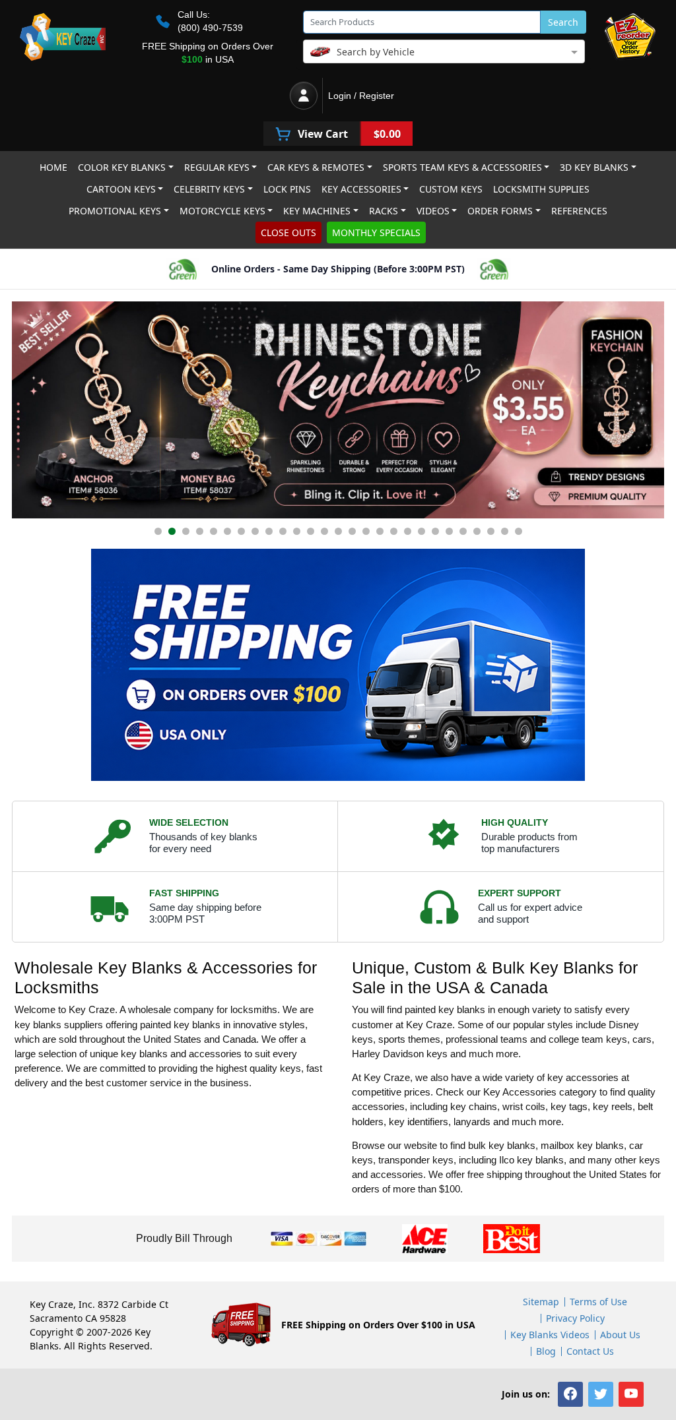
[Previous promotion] (25, 409)
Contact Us (590, 1351)
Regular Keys (217, 167)
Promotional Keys (115, 210)
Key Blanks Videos (550, 1334)
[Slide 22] (449, 531)
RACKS (383, 210)
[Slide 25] (490, 531)
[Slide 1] (158, 531)
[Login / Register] (304, 95)
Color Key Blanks (122, 167)
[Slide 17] (380, 531)
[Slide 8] (255, 531)
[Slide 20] (421, 531)
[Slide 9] (269, 531)
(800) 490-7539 (210, 27)
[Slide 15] (352, 531)
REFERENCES (579, 210)
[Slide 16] (366, 531)
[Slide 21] (435, 531)
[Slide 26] (504, 531)
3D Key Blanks (594, 167)
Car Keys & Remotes (315, 167)
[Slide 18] (393, 531)
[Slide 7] (241, 531)
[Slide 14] (338, 531)
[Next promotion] (651, 409)
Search (563, 22)
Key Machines (317, 210)
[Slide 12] (310, 531)
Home (53, 167)
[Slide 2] (172, 531)
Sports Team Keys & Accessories (462, 167)
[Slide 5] (213, 531)
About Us (620, 1334)
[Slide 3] (185, 531)
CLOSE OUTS (288, 232)
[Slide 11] (296, 531)
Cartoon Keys (121, 189)
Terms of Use (598, 1301)
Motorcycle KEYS (222, 210)
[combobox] (444, 50)
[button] (570, 1394)
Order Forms (500, 210)
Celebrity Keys (209, 189)
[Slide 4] (199, 531)
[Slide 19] (407, 531)
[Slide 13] (324, 531)
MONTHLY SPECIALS (376, 232)
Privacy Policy (575, 1318)
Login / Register (361, 95)
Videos (433, 210)
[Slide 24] (477, 531)
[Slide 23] (463, 531)
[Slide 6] (227, 531)
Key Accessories (361, 189)
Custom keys (451, 189)
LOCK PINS (287, 189)
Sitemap (541, 1301)
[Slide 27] (518, 531)
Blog (546, 1351)
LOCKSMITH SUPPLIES (541, 189)
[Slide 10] (283, 531)
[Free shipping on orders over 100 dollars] (338, 665)
